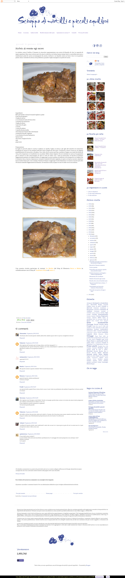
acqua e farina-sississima (96, 400)
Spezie (106, 354)
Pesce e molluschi (97, 341)
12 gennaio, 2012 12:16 (30, 366)
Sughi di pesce (100, 356)
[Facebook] (94, 46)
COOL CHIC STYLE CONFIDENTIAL (94, 417)
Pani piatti (94, 337)
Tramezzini (95, 357)
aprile (92, 253)
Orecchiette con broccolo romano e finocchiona (96, 287)
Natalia (22, 366)
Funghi (89, 326)
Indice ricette (34, 32)
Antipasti (89, 303)
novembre (93, 238)
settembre (93, 242)
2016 (90, 225)
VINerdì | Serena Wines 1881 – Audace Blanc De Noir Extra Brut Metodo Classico (97, 395)
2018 (90, 221)
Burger (100, 304)
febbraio (92, 257)
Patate (98, 339)
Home (19, 32)
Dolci (99, 317)
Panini (100, 337)
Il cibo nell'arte (92, 195)
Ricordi (96, 351)
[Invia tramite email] (27, 320)
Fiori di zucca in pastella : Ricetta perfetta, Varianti (97, 427)
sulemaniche (23, 357)
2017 (90, 223)
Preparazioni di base (102, 344)
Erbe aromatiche (97, 322)
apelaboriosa (23, 434)
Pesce (88, 341)
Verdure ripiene (103, 359)
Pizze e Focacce (96, 342)
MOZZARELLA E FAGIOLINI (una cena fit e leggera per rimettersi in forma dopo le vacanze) (98, 420)
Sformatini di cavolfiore (96, 276)
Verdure (94, 359)
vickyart (22, 423)
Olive (106, 334)
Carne (22, 322)
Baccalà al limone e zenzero (97, 265)
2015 (90, 227)
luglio (91, 247)
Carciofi (105, 304)
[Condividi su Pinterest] (33, 320)
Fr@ (98, 61)
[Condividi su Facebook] (32, 320)
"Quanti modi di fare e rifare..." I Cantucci (100, 155)
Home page (49, 493)
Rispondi (22, 338)
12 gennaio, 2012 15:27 (30, 387)
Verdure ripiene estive (94, 360)
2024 (90, 208)
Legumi (89, 334)
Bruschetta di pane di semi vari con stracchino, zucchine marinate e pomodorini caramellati (96, 174)
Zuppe (92, 363)
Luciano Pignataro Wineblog (97, 392)
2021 (90, 214)
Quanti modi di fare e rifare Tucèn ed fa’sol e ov (95, 138)
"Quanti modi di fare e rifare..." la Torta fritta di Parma (100, 147)
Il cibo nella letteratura (94, 193)
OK (108, 577)
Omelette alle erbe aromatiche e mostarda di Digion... (98, 262)
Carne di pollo (96, 306)
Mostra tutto (105, 431)
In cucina (26, 32)
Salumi (105, 353)
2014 (90, 230)
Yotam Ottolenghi (102, 362)
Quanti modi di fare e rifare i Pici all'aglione (100, 180)
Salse (99, 353)
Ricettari (90, 351)
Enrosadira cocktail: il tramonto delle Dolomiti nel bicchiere (97, 402)
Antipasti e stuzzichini (100, 303)
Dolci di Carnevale (98, 319)
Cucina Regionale (102, 316)
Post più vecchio (78, 493)
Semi (100, 354)
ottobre (92, 240)
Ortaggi (90, 336)
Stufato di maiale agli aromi (97, 278)
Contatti (74, 32)
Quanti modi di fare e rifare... (97, 349)
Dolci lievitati (95, 320)
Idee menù (98, 326)
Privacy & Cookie (83, 32)
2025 (90, 206)
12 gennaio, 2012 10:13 (33, 333)
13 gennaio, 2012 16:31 (31, 423)
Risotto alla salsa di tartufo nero (98, 281)
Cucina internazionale (100, 314)
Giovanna (22, 398)
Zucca (89, 364)
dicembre (92, 236)
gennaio (92, 260)
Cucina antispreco (96, 312)
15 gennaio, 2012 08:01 (34, 434)
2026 (90, 204)
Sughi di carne (91, 356)
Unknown (22, 343)
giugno (92, 249)
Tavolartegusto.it (93, 425)
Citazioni (96, 308)
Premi (94, 344)
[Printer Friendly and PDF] (21, 320)
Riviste (94, 352)
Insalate (96, 329)
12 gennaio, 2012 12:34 (31, 376)
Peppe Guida (105, 339)
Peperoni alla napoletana (98, 163)
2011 (90, 294)
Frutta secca (103, 324)
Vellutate (89, 359)
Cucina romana (92, 317)
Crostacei (96, 311)
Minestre (101, 334)
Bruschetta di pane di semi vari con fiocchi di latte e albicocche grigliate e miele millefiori (97, 411)
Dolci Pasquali (104, 320)
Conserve (96, 309)
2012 (90, 234)
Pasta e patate (93, 267)
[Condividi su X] (30, 320)
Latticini (105, 332)
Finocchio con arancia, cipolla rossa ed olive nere (97, 270)
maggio (92, 251)
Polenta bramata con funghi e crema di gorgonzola (97, 273)
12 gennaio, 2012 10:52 (33, 357)
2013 (90, 232)
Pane (96, 336)
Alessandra (23, 333)
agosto (92, 244)
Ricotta (101, 351)
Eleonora (22, 376)
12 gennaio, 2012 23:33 (32, 412)
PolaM (21, 387)
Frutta (96, 324)
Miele (95, 334)
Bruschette (94, 304)
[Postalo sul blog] (29, 320)
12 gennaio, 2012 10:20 (32, 343)
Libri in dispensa (93, 191)
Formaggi (90, 324)
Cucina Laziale (91, 316)
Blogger (88, 565)
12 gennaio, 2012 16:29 (32, 398)
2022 (90, 212)
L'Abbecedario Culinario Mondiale (94, 332)
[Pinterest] (97, 46)
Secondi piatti (28, 322)
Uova (106, 357)
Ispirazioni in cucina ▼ (63, 32)
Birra (88, 304)
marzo (92, 255)
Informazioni (99, 577)
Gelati (93, 326)
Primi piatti (92, 346)
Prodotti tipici (103, 348)
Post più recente (20, 493)
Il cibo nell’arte (95, 327)
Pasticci (94, 339)
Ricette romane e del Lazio (47, 32)
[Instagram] (100, 46)
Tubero (101, 357)
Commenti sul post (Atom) (29, 496)
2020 (90, 217)
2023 (90, 210)
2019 (90, 219)
